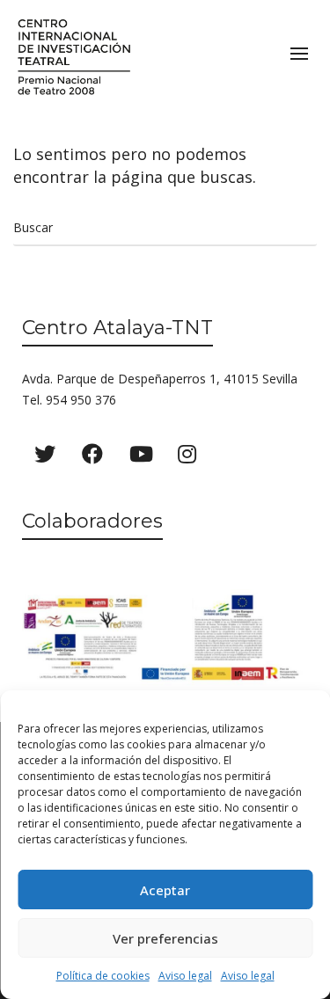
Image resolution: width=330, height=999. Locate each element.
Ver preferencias (165, 938)
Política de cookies (103, 975)
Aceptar (165, 890)
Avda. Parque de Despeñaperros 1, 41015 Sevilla (159, 378)
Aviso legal (185, 975)
